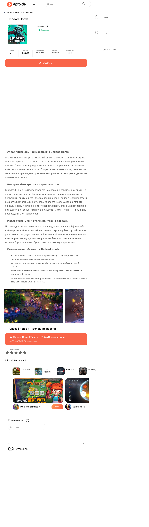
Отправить (22, 448)
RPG (70, 53)
